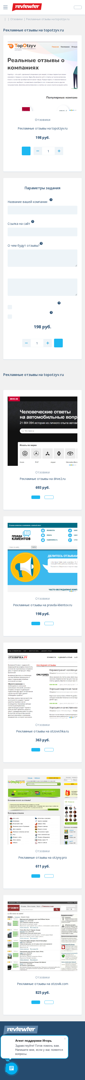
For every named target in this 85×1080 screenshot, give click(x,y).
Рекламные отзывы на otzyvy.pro (42, 857)
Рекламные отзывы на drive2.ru (43, 479)
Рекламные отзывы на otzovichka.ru (42, 731)
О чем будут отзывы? (23, 245)
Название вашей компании (27, 202)
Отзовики (42, 120)
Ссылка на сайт (19, 224)
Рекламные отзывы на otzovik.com (42, 984)
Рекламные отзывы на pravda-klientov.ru (42, 605)
